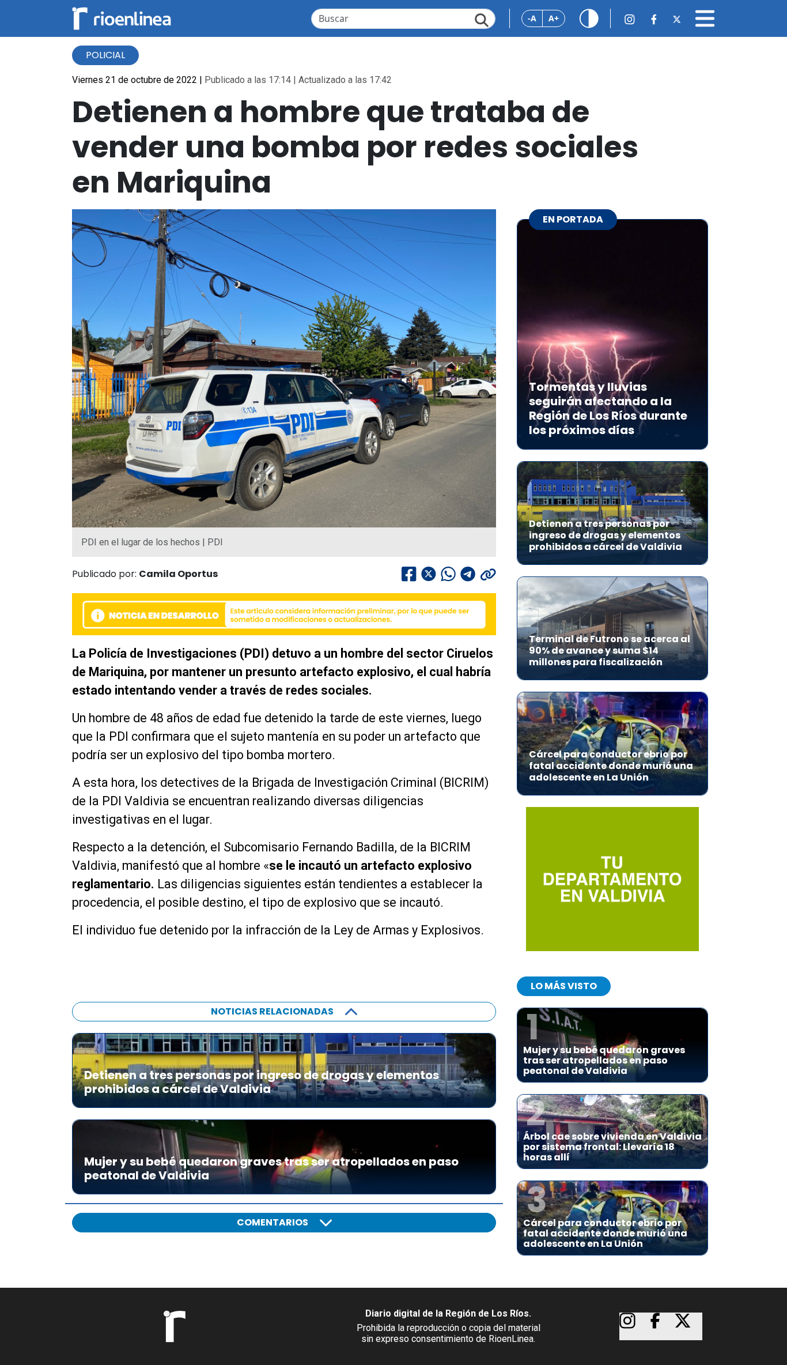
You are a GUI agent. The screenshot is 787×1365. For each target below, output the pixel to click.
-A (532, 18)
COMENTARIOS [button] (272, 1222)
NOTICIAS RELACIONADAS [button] (272, 1011)
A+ (553, 18)
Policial (105, 55)
